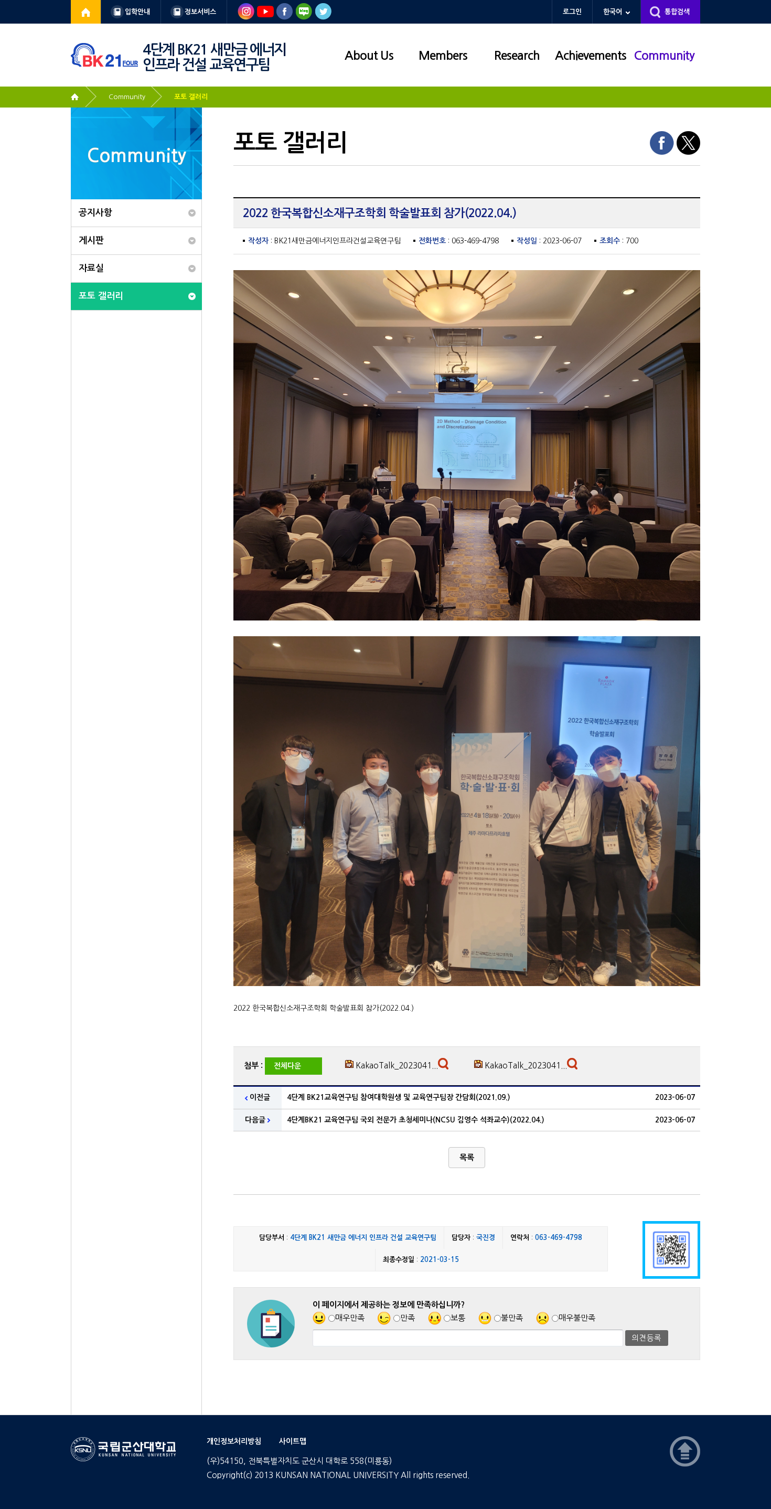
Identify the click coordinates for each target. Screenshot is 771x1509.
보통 (458, 1318)
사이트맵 (292, 1441)
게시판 (91, 240)
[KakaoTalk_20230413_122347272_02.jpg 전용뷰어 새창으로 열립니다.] (444, 1066)
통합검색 (677, 11)
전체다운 (287, 1065)
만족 (407, 1318)
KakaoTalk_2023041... (397, 1065)
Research (517, 55)
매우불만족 (577, 1318)
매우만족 (350, 1318)
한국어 (612, 11)
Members (443, 55)
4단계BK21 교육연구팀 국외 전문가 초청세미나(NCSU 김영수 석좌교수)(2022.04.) (415, 1119)
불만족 (512, 1318)
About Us (369, 55)
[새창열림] (86, 12)
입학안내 (137, 11)
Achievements (590, 55)
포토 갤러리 (191, 96)
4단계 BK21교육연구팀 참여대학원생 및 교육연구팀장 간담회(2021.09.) (398, 1097)
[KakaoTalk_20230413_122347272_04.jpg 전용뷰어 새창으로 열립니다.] (573, 1066)
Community (664, 55)
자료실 (91, 268)
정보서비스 (200, 11)
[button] (466, 1157)
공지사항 (95, 212)
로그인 (572, 11)
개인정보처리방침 (234, 1441)
